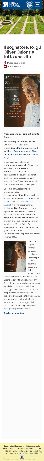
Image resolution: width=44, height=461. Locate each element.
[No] (41, 452)
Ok (22, 457)
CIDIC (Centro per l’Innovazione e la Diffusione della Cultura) (21, 201)
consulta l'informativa (30, 453)
